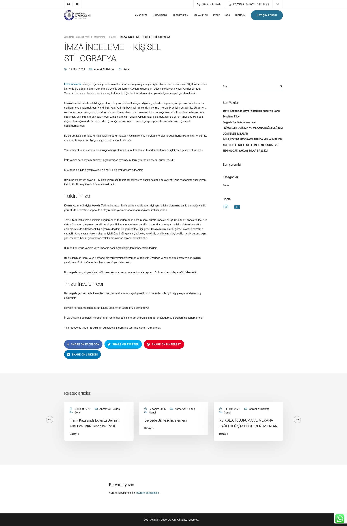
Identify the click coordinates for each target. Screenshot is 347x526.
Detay (73, 434)
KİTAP (216, 15)
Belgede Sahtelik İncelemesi (239, 122)
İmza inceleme (73, 84)
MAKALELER (201, 15)
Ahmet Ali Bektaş (104, 69)
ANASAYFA (141, 15)
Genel (126, 69)
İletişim (240, 15)
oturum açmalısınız (147, 492)
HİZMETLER (179, 15)
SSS (227, 15)
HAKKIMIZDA (160, 15)
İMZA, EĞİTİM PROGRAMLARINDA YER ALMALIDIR (252, 139)
